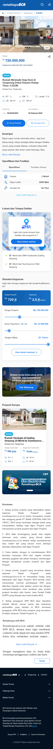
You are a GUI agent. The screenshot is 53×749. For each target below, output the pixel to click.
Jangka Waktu (11, 337)
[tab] (14, 168)
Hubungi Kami (9, 691)
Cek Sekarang (26, 387)
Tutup (42, 661)
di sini (34, 726)
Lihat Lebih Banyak (25, 195)
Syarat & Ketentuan (38, 734)
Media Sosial (8, 697)
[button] (23, 47)
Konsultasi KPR (39, 123)
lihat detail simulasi (25, 352)
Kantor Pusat (8, 684)
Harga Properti (11, 310)
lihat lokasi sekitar (26, 242)
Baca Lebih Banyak (25, 644)
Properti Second (13, 13)
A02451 (39, 13)
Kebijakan (23, 734)
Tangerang (28, 13)
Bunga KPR (12, 734)
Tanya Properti (15, 123)
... (22, 675)
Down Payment (12, 324)
